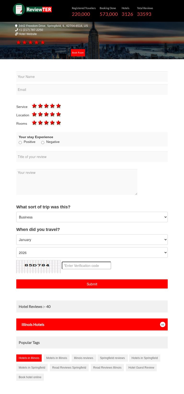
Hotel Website (28, 34)
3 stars (30, 42)
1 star (18, 42)
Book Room (78, 53)
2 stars (24, 42)
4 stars (36, 42)
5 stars (42, 42)
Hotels (33, 324)
